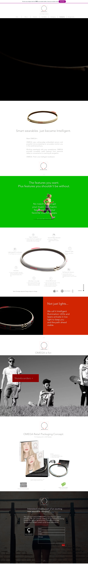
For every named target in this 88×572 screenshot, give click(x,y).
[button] (54, 234)
